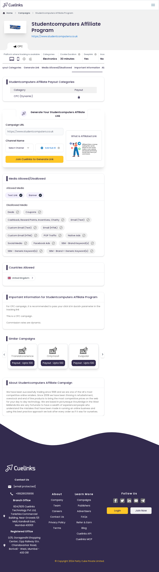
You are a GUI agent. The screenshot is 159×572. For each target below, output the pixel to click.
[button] (4, 354)
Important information (87, 67)
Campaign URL (15, 125)
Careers (57, 511)
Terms (57, 528)
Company (57, 500)
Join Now (141, 510)
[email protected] (25, 486)
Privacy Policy (57, 522)
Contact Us (57, 517)
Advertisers (84, 511)
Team (57, 505)
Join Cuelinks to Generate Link (35, 159)
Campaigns (84, 500)
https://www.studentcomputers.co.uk (55, 36)
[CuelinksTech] (143, 501)
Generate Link (31, 67)
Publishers (84, 505)
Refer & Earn (84, 522)
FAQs (84, 517)
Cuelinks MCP (84, 539)
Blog (84, 528)
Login (117, 510)
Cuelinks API (84, 533)
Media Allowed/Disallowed (57, 67)
